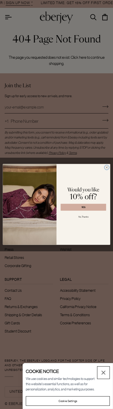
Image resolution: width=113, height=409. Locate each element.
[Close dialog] (106, 167)
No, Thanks (83, 217)
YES (83, 207)
